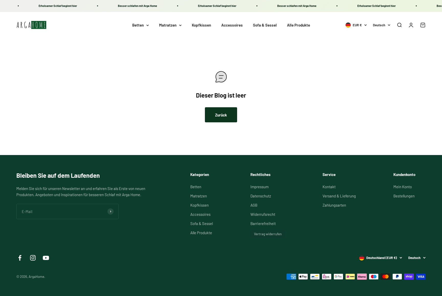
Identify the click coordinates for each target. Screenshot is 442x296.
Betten (138, 25)
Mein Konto (402, 186)
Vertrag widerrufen (268, 234)
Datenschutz (260, 196)
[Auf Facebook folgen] (19, 257)
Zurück (221, 115)
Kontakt (329, 186)
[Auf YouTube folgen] (45, 257)
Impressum (259, 186)
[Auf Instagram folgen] (32, 257)
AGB (253, 205)
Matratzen (167, 25)
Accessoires (232, 25)
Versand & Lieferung (339, 196)
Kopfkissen (201, 25)
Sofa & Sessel (265, 25)
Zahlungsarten (334, 205)
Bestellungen (404, 196)
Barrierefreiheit (263, 223)
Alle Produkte (298, 25)
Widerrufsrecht (262, 214)
